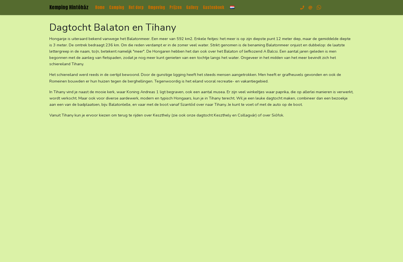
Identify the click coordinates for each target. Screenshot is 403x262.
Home (100, 7)
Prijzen (175, 7)
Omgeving (156, 7)
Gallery (192, 7)
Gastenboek (213, 7)
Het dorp (136, 7)
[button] (232, 7)
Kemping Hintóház (69, 7)
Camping (116, 7)
